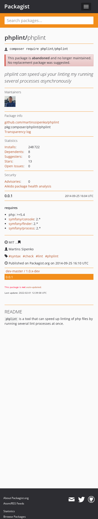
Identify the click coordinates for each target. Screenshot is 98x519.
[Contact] (71, 499)
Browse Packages (14, 517)
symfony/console (21, 219)
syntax (16, 256)
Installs (10, 147)
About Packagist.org (16, 498)
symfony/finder (20, 223)
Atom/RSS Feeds (13, 503)
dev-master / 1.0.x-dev (23, 271)
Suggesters (13, 156)
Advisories (12, 181)
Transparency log (18, 132)
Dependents (14, 152)
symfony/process (21, 228)
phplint (52, 256)
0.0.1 (9, 277)
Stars (8, 161)
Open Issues (14, 166)
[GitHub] (91, 499)
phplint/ (16, 37)
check (29, 256)
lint (40, 256)
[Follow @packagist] (81, 499)
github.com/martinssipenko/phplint (32, 122)
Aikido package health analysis (28, 186)
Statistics (9, 511)
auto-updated (33, 287)
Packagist (17, 6)
